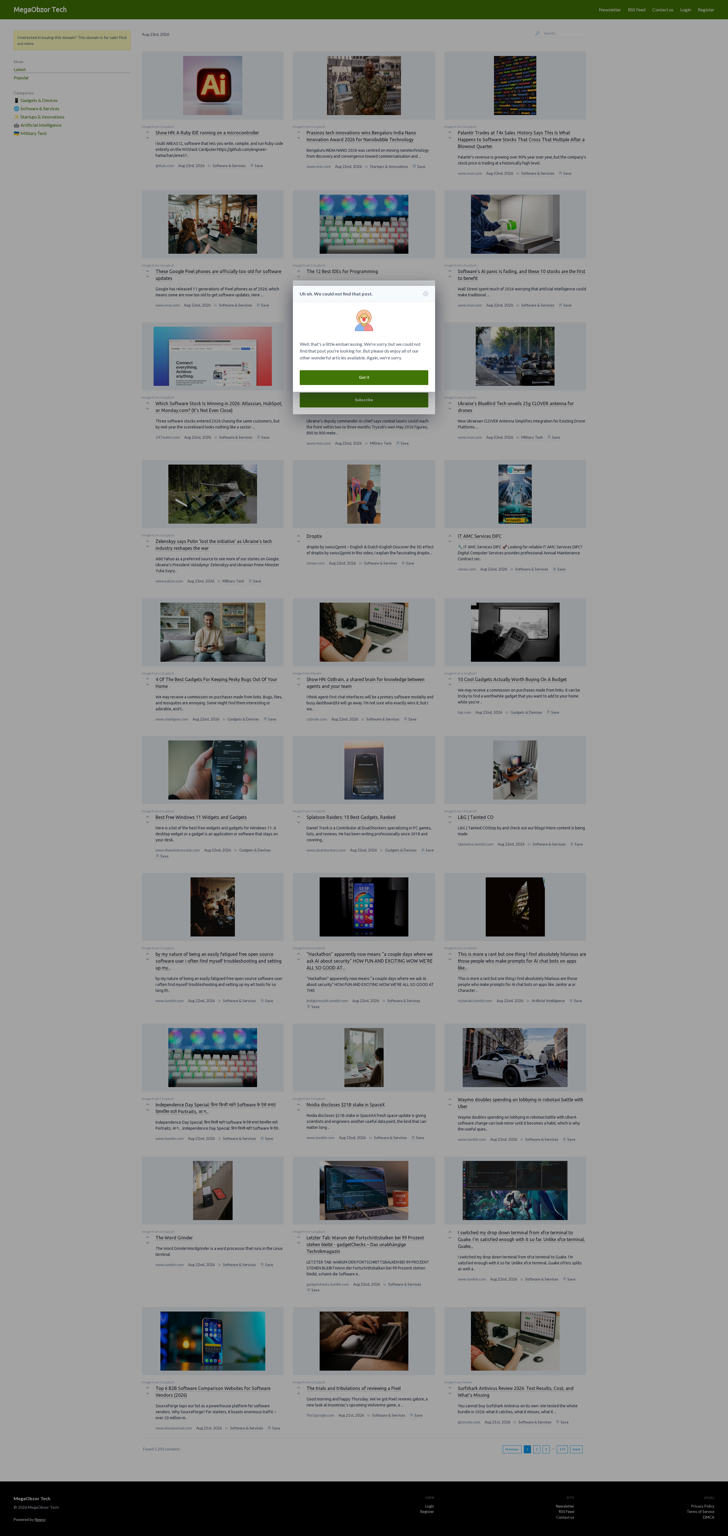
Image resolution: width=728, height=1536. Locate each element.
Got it (364, 377)
